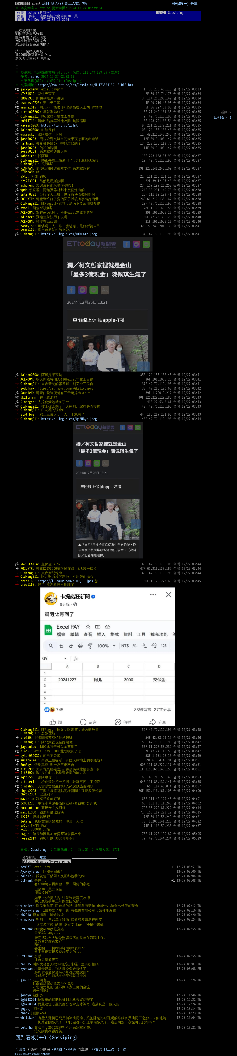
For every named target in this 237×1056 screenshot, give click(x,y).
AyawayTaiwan (30, 871)
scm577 (25, 867)
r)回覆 (20, 1049)
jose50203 (28, 138)
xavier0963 (29, 125)
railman (26, 143)
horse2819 (28, 838)
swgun (24, 833)
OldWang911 (29, 116)
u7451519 (27, 93)
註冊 (45, 3)
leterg (25, 821)
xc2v (23, 825)
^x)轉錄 (70, 1049)
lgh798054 (28, 999)
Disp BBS (22, 3)
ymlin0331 (28, 194)
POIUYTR (26, 199)
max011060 (28, 812)
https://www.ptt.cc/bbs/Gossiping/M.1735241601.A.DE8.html (86, 84)
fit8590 (26, 769)
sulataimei (29, 760)
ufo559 (25, 737)
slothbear (28, 414)
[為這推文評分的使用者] (173, 871)
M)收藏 (57, 1049)
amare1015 (28, 107)
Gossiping (38, 849)
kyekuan (26, 968)
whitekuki (28, 1017)
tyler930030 (30, 755)
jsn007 (25, 980)
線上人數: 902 (76, 3)
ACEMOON (26, 212)
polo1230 (27, 876)
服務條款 (18, 1054)
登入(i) (57, 3)
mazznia (26, 798)
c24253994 (28, 180)
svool (24, 208)
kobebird (27, 155)
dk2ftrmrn (28, 397)
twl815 (25, 964)
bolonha (26, 1027)
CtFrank (26, 880)
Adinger (26, 217)
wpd (23, 189)
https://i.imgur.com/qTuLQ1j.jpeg (65, 581)
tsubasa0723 (30, 102)
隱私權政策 (28, 1054)
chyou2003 (28, 790)
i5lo (23, 176)
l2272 (24, 816)
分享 (194, 3)
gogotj (25, 1008)
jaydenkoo (28, 746)
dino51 (25, 751)
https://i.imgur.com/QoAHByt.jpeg (69, 418)
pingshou (27, 786)
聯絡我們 (38, 1054)
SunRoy (25, 764)
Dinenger (27, 401)
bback (24, 1013)
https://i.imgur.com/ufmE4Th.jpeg (69, 234)
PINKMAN (26, 168)
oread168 (27, 581)
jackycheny (29, 89)
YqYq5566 (27, 777)
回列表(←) (222, 117)
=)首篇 (97, 1049)
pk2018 (25, 914)
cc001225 (27, 803)
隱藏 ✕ (226, 112)
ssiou (31, 12)
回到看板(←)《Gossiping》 (47, 1037)
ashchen (26, 185)
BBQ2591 (26, 98)
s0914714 (27, 120)
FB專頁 (46, 1054)
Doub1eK (26, 392)
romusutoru (29, 807)
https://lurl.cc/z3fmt (59, 125)
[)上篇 (109, 1049)
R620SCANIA (29, 564)
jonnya (25, 995)
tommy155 (27, 226)
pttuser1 (27, 781)
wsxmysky (27, 134)
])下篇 (121, 1049)
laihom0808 (29, 129)
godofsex (27, 388)
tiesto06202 (30, 111)
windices (27, 905)
